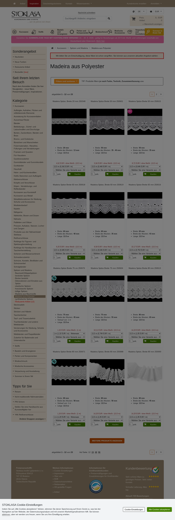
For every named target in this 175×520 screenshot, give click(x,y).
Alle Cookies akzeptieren (159, 509)
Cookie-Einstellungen (134, 509)
